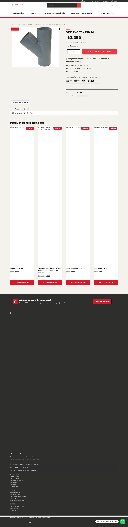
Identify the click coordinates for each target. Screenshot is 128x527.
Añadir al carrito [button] (22, 283)
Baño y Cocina (18, 13)
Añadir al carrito (99, 52)
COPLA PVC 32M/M (16, 269)
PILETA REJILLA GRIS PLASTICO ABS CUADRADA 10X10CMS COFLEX (49, 271)
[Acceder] (112, 5)
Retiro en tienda (95, 1)
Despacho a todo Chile (110, 1)
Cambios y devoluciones (18, 496)
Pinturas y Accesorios (106, 13)
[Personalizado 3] (31, 523)
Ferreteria (33, 13)
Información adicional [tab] (20, 102)
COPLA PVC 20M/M (100, 269)
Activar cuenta (102, 301)
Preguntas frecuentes (17, 500)
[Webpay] (23, 523)
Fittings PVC (71, 29)
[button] (59, 29)
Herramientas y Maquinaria (54, 13)
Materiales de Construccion (81, 13)
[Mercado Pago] (14, 523)
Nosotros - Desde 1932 (17, 506)
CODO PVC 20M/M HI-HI (74, 269)
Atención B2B (82, 1)
